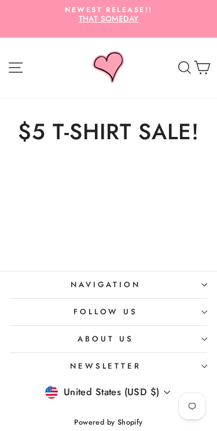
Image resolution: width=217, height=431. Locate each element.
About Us (106, 338)
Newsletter (106, 366)
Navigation (106, 284)
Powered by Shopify (108, 422)
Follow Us (105, 311)
